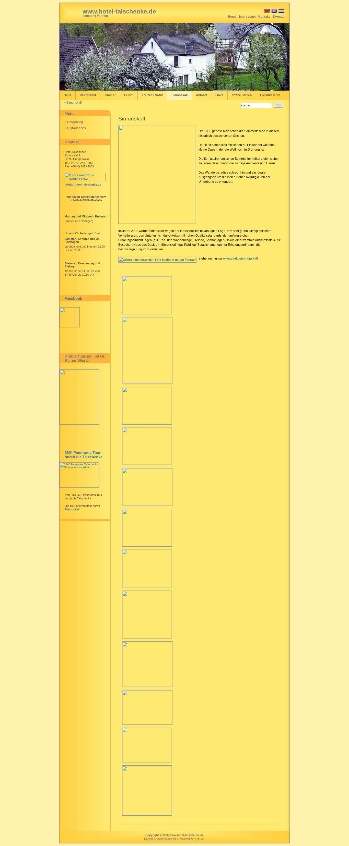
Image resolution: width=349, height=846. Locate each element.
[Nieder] (281, 11)
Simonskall (74, 102)
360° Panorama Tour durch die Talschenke (83, 454)
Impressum (247, 16)
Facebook (73, 298)
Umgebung (75, 122)
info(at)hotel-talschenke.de (83, 184)
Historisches (76, 128)
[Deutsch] (266, 11)
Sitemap (278, 16)
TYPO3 (199, 838)
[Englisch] (273, 11)
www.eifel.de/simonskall (240, 258)
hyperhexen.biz (167, 838)
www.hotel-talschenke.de (119, 11)
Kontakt (264, 16)
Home (232, 16)
